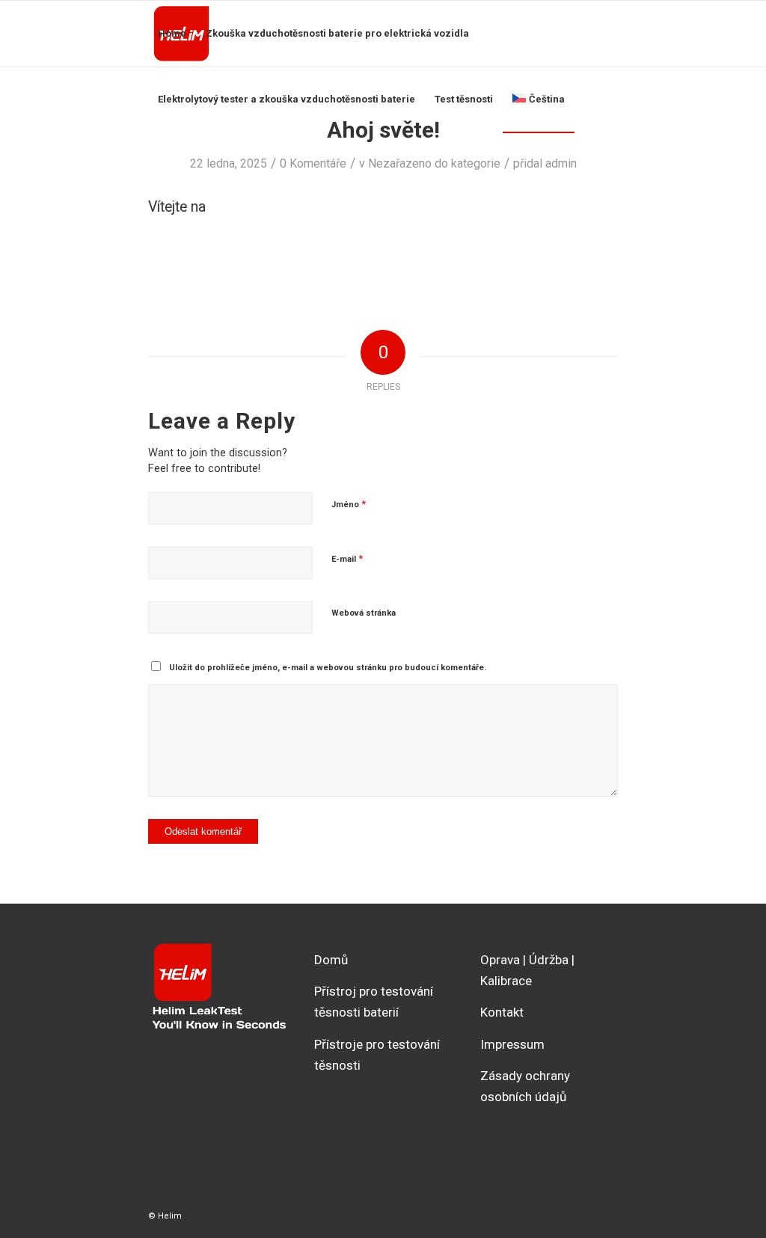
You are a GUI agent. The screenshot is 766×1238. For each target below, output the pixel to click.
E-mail (347, 558)
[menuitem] (172, 34)
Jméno (348, 503)
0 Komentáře (313, 163)
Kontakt (502, 1012)
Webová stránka (363, 613)
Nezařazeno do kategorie (434, 163)
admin (561, 163)
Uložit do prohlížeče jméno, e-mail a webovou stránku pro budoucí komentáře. (327, 667)
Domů (331, 959)
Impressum (512, 1044)
